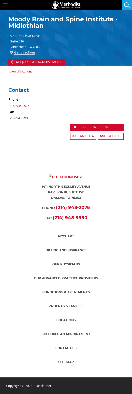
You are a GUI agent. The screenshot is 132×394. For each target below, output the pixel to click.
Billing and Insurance (66, 250)
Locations (66, 320)
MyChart (66, 236)
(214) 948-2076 (18, 106)
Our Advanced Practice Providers (66, 278)
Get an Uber (83, 136)
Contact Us (66, 348)
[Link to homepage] (66, 5)
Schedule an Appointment (66, 334)
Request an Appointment (39, 62)
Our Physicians (66, 264)
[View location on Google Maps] (97, 104)
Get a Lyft (111, 136)
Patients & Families (66, 306)
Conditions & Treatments (66, 292)
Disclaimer (43, 386)
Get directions (24, 52)
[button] (5, 5)
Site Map (66, 362)
